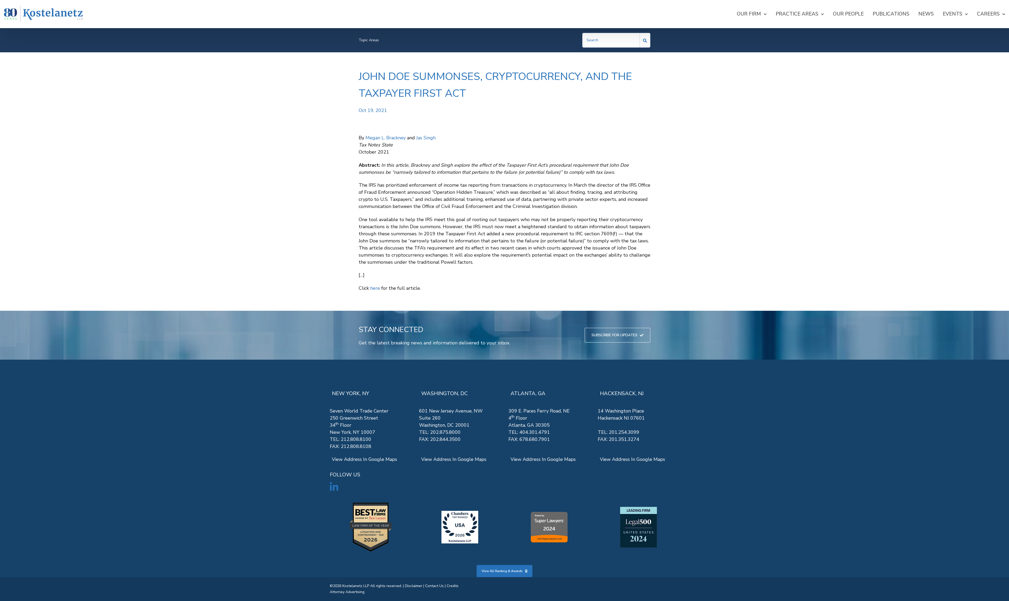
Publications (891, 14)
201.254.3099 (624, 432)
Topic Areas (369, 40)
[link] (43, 14)
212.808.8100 (356, 439)
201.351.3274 (624, 439)
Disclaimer (413, 585)
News (926, 14)
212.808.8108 (356, 446)
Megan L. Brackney (385, 138)
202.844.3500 (445, 439)
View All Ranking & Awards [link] (502, 571)
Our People (848, 14)
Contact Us (434, 585)
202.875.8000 (445, 432)
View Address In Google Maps (364, 459)
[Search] (645, 40)
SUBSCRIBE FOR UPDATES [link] (614, 335)
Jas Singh (426, 138)
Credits (453, 585)
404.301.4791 (534, 432)
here (375, 288)
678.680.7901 (534, 439)
